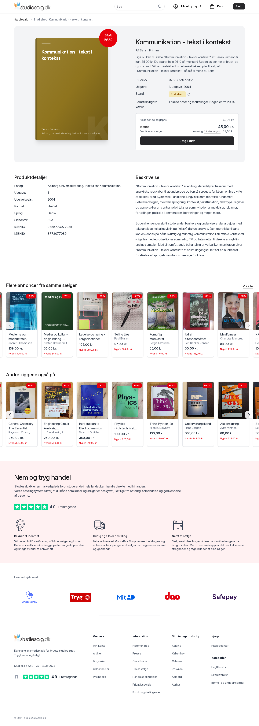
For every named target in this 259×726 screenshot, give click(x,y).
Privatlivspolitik (142, 684)
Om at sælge (140, 669)
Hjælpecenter (219, 645)
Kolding (176, 645)
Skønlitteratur (219, 674)
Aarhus (176, 684)
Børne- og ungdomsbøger (227, 682)
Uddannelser (101, 669)
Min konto (99, 645)
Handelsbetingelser (145, 676)
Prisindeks (99, 676)
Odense (177, 661)
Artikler (97, 653)
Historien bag (141, 645)
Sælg (239, 6)
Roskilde (177, 669)
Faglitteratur (218, 667)
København (179, 653)
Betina (144, 127)
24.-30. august (212, 131)
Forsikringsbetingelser (146, 692)
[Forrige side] (10, 325)
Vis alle (248, 286)
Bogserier (99, 661)
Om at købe (140, 661)
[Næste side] (249, 325)
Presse (137, 653)
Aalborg (177, 676)
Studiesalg (21, 19)
